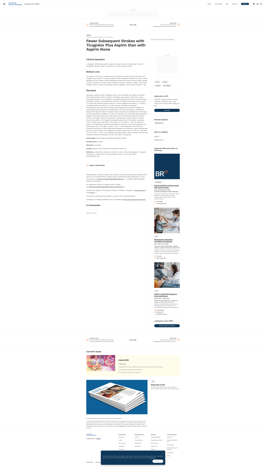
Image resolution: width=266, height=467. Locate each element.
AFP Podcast (170, 445)
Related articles (158, 139)
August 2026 (124, 360)
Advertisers (138, 446)
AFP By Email (154, 443)
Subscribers (138, 443)
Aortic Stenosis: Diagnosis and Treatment (130, 372)
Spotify (92, 192)
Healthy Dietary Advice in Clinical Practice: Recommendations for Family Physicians (141, 366)
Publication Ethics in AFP (172, 440)
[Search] (261, 3)
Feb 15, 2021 (133, 24)
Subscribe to (158, 385)
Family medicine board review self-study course (166, 186)
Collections (121, 446)
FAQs (168, 455)
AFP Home (121, 437)
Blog (227, 4)
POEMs (88, 35)
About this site (89, 462)
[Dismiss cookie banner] (162, 453)
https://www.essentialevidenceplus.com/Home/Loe (106, 187)
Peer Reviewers (139, 440)
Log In (88, 213)
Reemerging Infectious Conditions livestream (163, 241)
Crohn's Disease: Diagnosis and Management (130, 369)
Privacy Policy (152, 457)
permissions (121, 426)
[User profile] (257, 3)
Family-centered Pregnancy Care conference (165, 295)
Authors (137, 437)
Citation (156, 136)
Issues (209, 4)
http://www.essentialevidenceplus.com (111, 179)
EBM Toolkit (170, 452)
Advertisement (167, 55)
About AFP (170, 437)
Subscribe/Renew (155, 437)
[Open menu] (4, 3)
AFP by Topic (218, 4)
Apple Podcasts (140, 190)
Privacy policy (98, 462)
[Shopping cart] (253, 3)
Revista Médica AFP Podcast (172, 448)
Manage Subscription (156, 440)
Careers (153, 449)
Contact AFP (154, 446)
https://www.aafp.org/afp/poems (134, 199)
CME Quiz (234, 4)
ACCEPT (158, 461)
